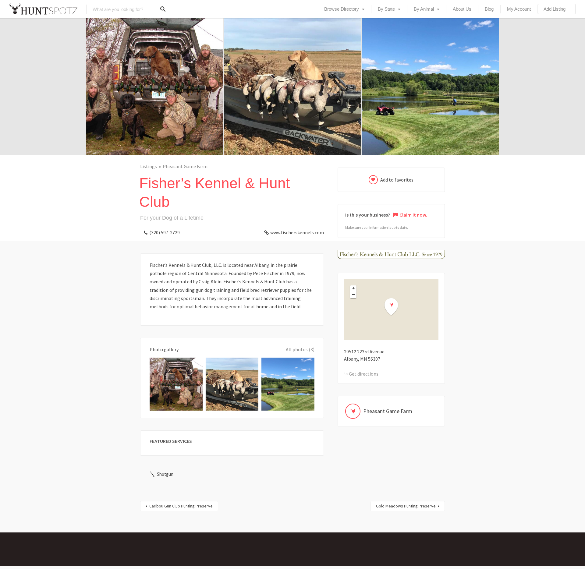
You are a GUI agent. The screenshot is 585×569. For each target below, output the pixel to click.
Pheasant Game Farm (185, 166)
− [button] (353, 294)
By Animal (424, 9)
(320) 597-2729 (164, 232)
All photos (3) (300, 349)
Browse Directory (341, 9)
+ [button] (353, 288)
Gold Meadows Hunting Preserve (406, 506)
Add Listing (555, 9)
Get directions (363, 374)
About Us (462, 9)
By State (386, 9)
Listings (148, 166)
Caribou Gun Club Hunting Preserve (181, 506)
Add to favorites (396, 180)
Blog (489, 9)
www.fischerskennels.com (297, 232)
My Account (519, 9)
